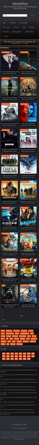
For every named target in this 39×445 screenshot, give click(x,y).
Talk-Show (33, 341)
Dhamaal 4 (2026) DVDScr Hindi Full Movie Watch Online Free (18, 387)
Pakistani (5, 32)
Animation (17, 331)
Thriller (3, 344)
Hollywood (6, 27)
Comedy (30, 331)
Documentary (10, 333)
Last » (3, 319)
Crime (2, 333)
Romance (3, 341)
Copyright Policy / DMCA (19, 424)
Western (13, 344)
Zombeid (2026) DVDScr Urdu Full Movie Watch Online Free (17, 409)
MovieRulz (20, 3)
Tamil (24, 27)
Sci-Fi (9, 341)
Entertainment (24, 333)
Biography (24, 331)
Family (3, 336)
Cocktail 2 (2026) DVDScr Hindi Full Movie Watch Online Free (18, 402)
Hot (7, 339)
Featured (13, 23)
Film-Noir (15, 336)
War (8, 344)
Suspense (25, 341)
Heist (29, 336)
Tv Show (5, 36)
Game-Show (22, 336)
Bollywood (23, 23)
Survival (19, 341)
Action (3, 331)
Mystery (22, 339)
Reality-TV (34, 339)
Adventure (9, 331)
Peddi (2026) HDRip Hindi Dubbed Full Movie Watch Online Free (19, 390)
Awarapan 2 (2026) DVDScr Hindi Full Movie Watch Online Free (18, 379)
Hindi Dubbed (16, 32)
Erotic (32, 333)
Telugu (16, 27)
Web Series (29, 32)
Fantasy (8, 336)
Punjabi (31, 27)
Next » (22, 315)
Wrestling (19, 344)
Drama (17, 333)
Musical (16, 339)
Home (4, 23)
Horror (3, 339)
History (34, 336)
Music (11, 339)
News (28, 339)
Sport (13, 341)
